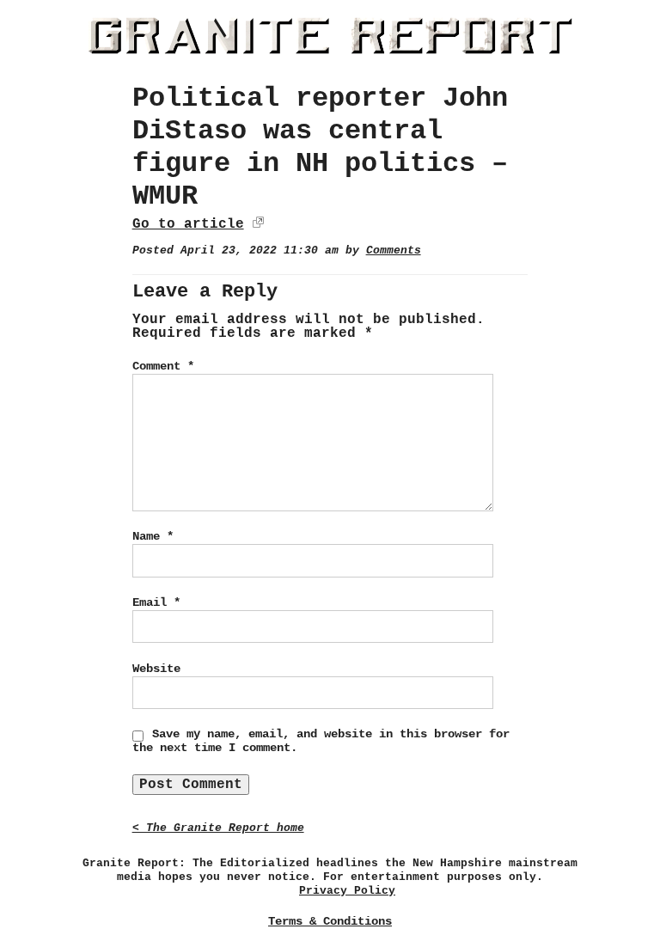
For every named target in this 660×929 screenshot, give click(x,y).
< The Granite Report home (218, 828)
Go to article (188, 224)
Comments (393, 250)
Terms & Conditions (330, 921)
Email (156, 602)
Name (153, 536)
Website (156, 668)
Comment (163, 366)
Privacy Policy (347, 890)
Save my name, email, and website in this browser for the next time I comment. (321, 741)
